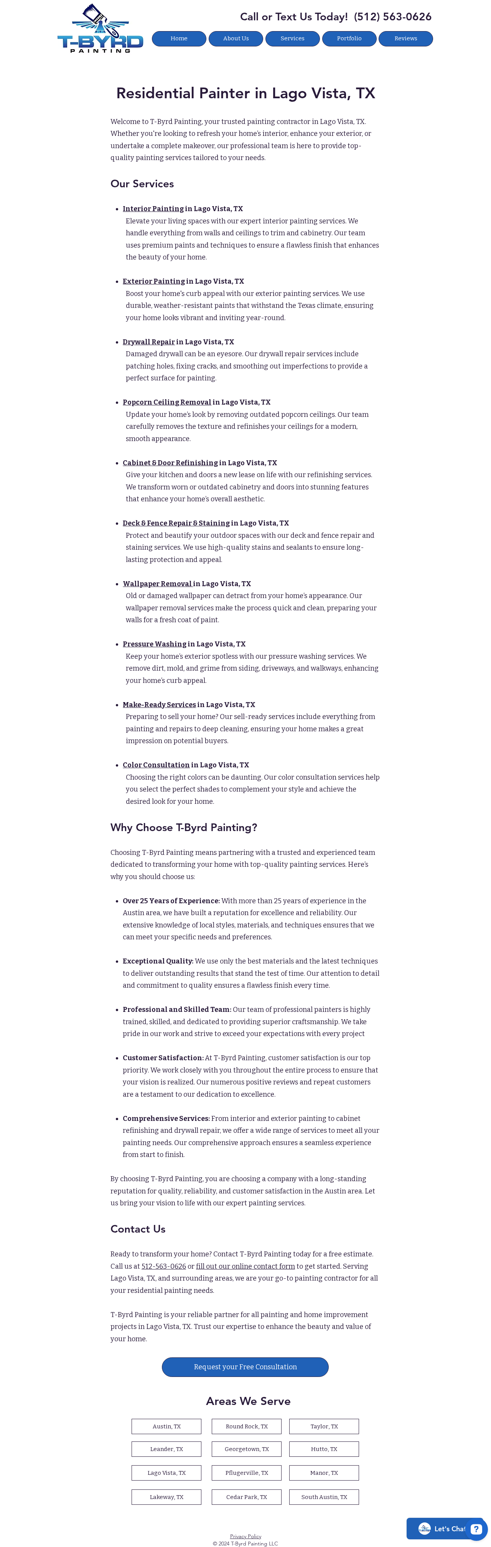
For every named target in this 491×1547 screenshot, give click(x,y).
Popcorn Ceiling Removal (167, 402)
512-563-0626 (164, 1266)
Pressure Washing (154, 644)
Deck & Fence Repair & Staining (176, 523)
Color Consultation (156, 765)
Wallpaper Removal (158, 584)
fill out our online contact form (245, 1266)
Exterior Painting (154, 281)
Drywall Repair (149, 342)
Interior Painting (153, 209)
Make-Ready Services (159, 705)
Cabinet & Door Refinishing (170, 463)
